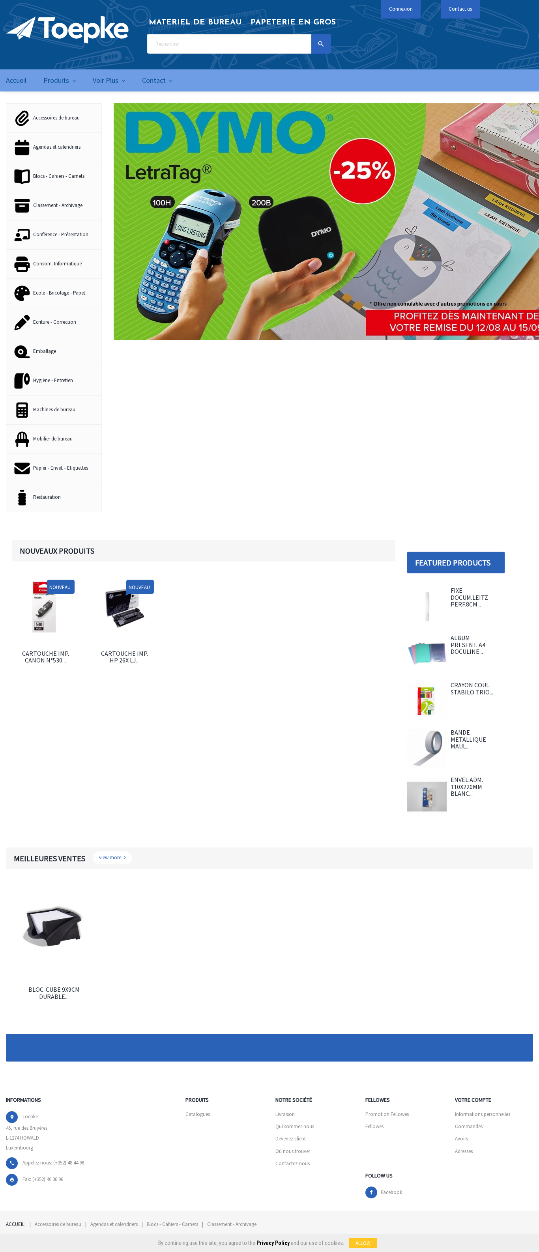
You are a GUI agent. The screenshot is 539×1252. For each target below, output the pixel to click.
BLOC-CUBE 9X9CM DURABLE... (54, 992)
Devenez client (290, 1138)
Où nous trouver (292, 1151)
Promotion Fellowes (387, 1114)
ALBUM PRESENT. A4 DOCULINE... (468, 644)
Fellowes (374, 1126)
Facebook (391, 1192)
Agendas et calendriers (114, 1224)
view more (110, 857)
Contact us (460, 9)
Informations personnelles (482, 1114)
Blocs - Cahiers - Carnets (172, 1224)
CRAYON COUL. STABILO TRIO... (472, 688)
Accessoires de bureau (58, 1224)
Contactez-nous (292, 1163)
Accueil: (16, 1224)
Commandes (469, 1126)
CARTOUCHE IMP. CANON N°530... (45, 656)
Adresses (464, 1151)
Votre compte (473, 1099)
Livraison (285, 1114)
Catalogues (197, 1114)
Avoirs (461, 1138)
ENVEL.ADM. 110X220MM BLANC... (467, 786)
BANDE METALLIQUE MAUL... (468, 739)
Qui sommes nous (294, 1126)
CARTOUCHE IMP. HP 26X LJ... (124, 656)
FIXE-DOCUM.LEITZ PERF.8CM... (469, 597)
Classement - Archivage (231, 1224)
